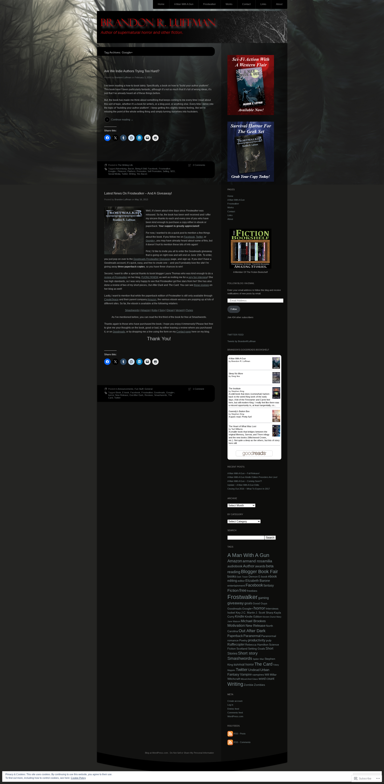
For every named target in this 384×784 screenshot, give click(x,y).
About (279, 4)
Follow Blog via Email (240, 283)
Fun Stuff (139, 389)
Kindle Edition (253, 616)
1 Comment (198, 389)
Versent (180, 310)
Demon (253, 576)
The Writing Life (125, 165)
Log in (230, 705)
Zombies (259, 684)
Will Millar (271, 674)
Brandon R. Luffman (240, 361)
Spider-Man (258, 659)
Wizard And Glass (249, 679)
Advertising (121, 168)
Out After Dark (136, 395)
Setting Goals (256, 648)
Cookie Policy (78, 778)
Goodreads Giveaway (151, 259)
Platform (131, 171)
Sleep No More (236, 373)
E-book (125, 392)
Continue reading (122, 119)
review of (115, 277)
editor (241, 580)
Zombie (248, 684)
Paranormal (252, 636)
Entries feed (233, 709)
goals (248, 603)
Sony (162, 310)
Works (229, 4)
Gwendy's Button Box (239, 411)
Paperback (235, 636)
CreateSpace (111, 299)
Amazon (151, 299)
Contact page (183, 331)
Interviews (272, 608)
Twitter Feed (235, 334)
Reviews (149, 395)
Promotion (141, 171)
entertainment (236, 585)
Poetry (243, 640)
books (231, 576)
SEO (172, 171)
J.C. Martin (248, 612)
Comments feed (235, 712)
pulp (268, 640)
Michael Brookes (253, 621)
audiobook (234, 566)
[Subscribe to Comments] (230, 742)
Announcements (125, 389)
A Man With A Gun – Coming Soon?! (244, 481)
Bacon (131, 168)
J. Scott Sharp (264, 612)
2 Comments (199, 165)
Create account (234, 701)
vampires (258, 674)
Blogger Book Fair (259, 571)
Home (161, 4)
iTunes (189, 310)
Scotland (241, 648)
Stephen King (237, 391)
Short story (248, 653)
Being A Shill (141, 168)
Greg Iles (235, 376)
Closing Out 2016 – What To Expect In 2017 (248, 489)
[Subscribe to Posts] (230, 733)
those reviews (201, 285)
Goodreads (119, 331)
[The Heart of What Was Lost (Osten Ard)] (276, 436)
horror (111, 395)
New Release (121, 395)
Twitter (125, 174)
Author (248, 566)
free (242, 590)
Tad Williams (237, 429)
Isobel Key (234, 612)
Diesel (170, 310)
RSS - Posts (240, 733)
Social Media (114, 174)
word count (266, 678)
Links (263, 4)
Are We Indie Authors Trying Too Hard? (131, 71)
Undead (254, 670)
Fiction (233, 590)
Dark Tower (242, 577)
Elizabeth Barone (257, 580)
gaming (263, 598)
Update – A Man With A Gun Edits (243, 485)
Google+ (112, 171)
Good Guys (260, 603)
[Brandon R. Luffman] (192, 27)
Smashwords (132, 310)
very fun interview (197, 277)
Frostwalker (209, 4)
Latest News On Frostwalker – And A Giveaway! (138, 193)
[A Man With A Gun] (276, 368)
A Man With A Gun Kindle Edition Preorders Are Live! (252, 477)
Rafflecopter (236, 644)
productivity (256, 640)
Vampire (246, 674)
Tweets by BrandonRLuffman (241, 341)
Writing (132, 174)
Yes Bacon (142, 174)
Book (118, 392)
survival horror (244, 664)
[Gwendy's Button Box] (276, 421)
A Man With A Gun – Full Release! (243, 473)
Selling (166, 171)
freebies (252, 590)
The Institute (235, 388)
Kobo (155, 310)
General (148, 389)
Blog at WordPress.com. (157, 753)
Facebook (153, 168)
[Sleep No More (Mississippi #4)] (276, 382)
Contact (246, 4)
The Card (263, 664)
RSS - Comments (242, 742)
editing (232, 580)
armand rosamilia (257, 561)
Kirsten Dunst (269, 617)
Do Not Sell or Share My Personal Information (192, 753)
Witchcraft (233, 678)
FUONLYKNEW (149, 277)
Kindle (239, 616)
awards (260, 566)
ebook (272, 576)
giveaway (235, 603)
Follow (234, 309)
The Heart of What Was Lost (242, 426)
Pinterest (122, 171)
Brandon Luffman (123, 77)
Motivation (236, 625)
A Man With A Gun (183, 4)
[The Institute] (276, 398)
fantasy (269, 585)
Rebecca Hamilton (256, 644)
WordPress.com (235, 716)
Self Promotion (155, 171)
